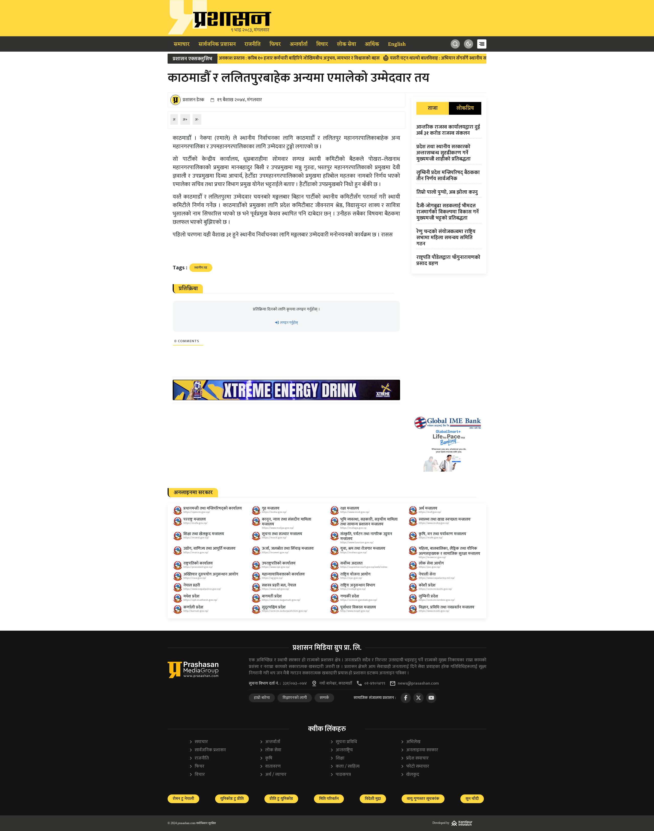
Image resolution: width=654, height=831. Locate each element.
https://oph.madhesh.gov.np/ (200, 600)
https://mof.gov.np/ (430, 512)
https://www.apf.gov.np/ (275, 589)
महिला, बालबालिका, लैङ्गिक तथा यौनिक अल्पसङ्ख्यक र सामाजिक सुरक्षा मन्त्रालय (449, 551)
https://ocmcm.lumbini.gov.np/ (437, 600)
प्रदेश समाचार (415, 758)
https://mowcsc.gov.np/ (432, 557)
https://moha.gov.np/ (274, 512)
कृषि (266, 758)
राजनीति (252, 44)
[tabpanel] (448, 196)
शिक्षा (337, 758)
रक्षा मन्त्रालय (349, 508)
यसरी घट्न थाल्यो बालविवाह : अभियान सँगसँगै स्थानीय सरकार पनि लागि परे (425, 58)
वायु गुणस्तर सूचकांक (423, 798)
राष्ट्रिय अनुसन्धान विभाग (357, 585)
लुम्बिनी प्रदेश (428, 596)
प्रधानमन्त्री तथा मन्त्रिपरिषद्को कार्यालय (212, 508)
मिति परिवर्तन (329, 798)
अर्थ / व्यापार (273, 774)
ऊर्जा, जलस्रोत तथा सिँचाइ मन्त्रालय (288, 548)
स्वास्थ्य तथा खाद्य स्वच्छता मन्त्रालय (445, 519)
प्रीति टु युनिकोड (281, 798)
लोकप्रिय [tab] (465, 108)
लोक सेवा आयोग (431, 563)
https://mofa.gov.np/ (195, 523)
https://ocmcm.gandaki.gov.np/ (358, 600)
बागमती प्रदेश (272, 596)
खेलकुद (410, 774)
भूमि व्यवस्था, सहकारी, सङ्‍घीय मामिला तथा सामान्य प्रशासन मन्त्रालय (369, 522)
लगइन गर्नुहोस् (288, 323)
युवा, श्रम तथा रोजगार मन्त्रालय (362, 548)
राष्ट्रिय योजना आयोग (355, 574)
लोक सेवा (346, 44)
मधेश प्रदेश (191, 596)
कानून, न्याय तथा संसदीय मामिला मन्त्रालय (286, 522)
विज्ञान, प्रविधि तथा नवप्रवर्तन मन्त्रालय (446, 607)
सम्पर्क (324, 697)
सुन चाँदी (472, 798)
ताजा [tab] (433, 108)
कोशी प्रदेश (427, 585)
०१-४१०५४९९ (374, 683)
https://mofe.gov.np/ (431, 538)
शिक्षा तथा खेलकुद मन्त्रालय (203, 533)
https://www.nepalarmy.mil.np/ (437, 578)
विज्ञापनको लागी (295, 697)
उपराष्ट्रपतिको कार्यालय (279, 563)
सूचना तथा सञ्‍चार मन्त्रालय (282, 533)
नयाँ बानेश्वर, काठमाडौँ (335, 683)
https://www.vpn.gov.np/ (276, 567)
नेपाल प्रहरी (191, 585)
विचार (322, 44)
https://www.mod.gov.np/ (354, 512)
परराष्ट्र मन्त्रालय (194, 519)
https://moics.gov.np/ (195, 552)
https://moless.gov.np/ (353, 552)
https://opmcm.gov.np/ (196, 512)
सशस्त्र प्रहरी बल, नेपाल (279, 585)
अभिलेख (411, 741)
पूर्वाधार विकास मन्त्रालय (358, 607)
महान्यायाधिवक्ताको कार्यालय (283, 574)
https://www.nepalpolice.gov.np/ (202, 589)
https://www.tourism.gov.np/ (356, 542)
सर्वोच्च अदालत (351, 563)
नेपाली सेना (427, 574)
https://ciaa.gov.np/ (194, 578)
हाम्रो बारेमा (262, 697)
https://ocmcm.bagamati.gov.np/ (281, 600)
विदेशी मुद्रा (373, 798)
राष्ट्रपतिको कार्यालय (198, 563)
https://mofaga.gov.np (353, 528)
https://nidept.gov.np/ (353, 589)
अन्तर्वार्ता (299, 44)
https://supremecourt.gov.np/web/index (363, 567)
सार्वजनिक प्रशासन (217, 44)
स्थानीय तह (200, 267)
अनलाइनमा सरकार (419, 750)
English (397, 44)
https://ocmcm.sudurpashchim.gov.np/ (284, 611)
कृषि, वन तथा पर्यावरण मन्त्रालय (442, 533)
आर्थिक (372, 44)
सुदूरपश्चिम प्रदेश (274, 607)
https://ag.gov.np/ (272, 578)
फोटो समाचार (415, 766)
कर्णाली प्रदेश (193, 607)
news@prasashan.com (418, 683)
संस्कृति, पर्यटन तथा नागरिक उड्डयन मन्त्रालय (366, 536)
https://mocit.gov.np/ (274, 538)
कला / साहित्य (344, 766)
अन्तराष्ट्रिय (341, 750)
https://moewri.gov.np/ (275, 552)
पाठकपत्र (340, 774)
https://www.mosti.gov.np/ (434, 611)
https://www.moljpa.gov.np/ (278, 528)
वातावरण (270, 766)
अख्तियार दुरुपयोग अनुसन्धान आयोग (210, 574)
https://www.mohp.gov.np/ (434, 523)
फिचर (275, 44)
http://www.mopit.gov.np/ (355, 611)
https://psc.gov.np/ (429, 567)
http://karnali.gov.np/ (195, 611)
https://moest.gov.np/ (196, 538)
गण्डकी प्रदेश (349, 596)
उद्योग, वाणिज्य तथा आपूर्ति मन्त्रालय (209, 548)
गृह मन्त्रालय (270, 508)
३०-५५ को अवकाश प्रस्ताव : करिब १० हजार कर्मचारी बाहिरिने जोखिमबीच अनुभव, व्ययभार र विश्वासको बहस (260, 58)
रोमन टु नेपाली (183, 798)
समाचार (182, 44)
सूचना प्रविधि (343, 741)
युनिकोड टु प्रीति (232, 798)
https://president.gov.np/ (198, 567)
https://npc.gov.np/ (351, 578)
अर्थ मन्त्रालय (428, 508)
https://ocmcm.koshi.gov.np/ (435, 589)
